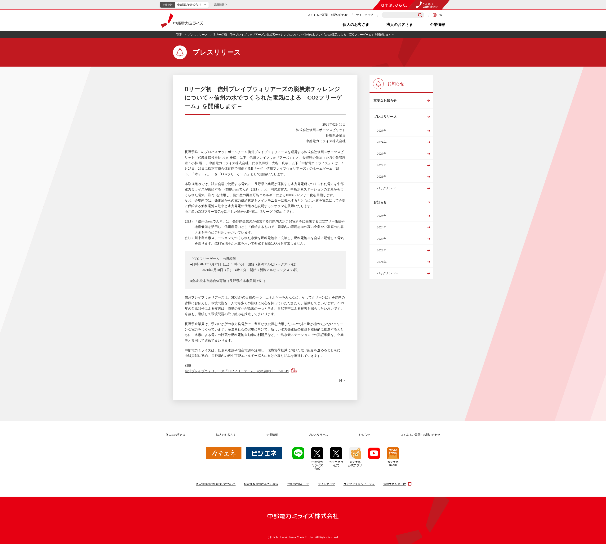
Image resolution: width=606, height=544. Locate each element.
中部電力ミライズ (182, 21)
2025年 (382, 130)
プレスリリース (198, 34)
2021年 (382, 176)
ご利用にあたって (298, 484)
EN (440, 15)
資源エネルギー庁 (394, 484)
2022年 (382, 165)
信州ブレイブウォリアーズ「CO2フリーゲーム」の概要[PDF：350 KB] (237, 371)
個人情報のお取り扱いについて (216, 484)
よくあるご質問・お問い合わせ (328, 15)
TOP (179, 34)
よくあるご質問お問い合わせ (420, 434)
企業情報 (437, 25)
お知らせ (380, 202)
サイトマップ (364, 15)
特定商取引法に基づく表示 (261, 484)
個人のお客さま (356, 25)
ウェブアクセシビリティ (359, 484)
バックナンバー (387, 188)
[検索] (420, 15)
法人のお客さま (399, 25)
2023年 (382, 153)
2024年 (382, 142)
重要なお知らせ (385, 100)
